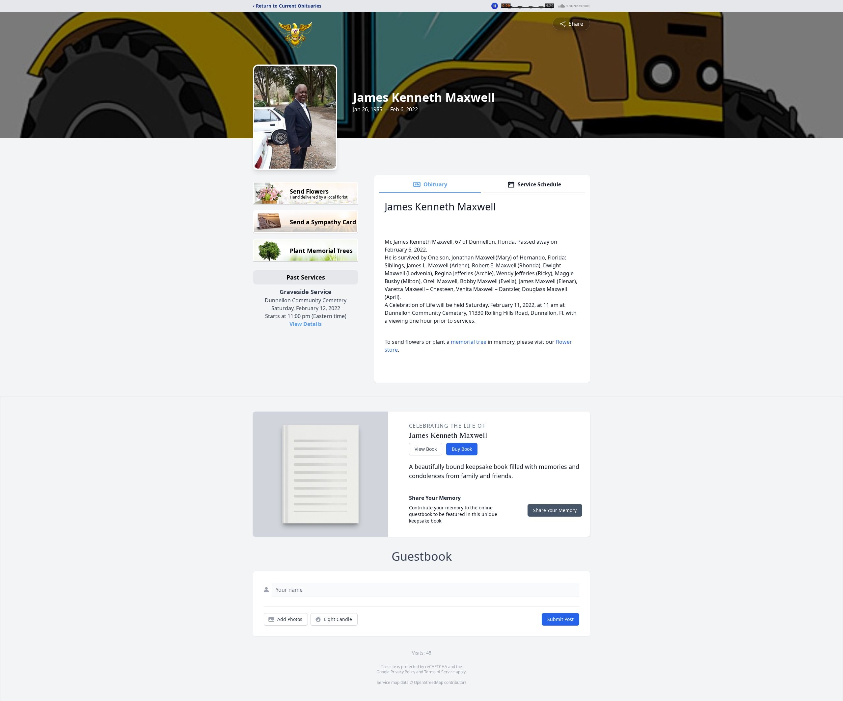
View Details (305, 324)
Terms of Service (439, 672)
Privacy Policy (403, 672)
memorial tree (468, 341)
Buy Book (462, 449)
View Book (426, 449)
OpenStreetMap (428, 682)
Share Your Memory (555, 510)
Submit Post (560, 619)
